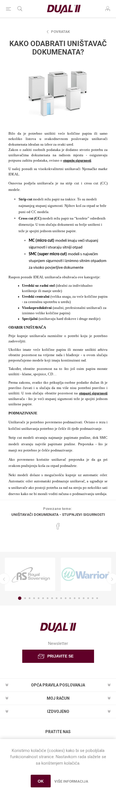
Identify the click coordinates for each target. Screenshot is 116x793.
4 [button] (34, 598)
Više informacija (71, 781)
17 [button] (92, 598)
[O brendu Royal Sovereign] (30, 574)
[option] (30, 574)
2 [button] (25, 598)
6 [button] (43, 598)
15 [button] (83, 598)
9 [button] (56, 598)
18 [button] (97, 598)
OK (41, 781)
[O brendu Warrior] (86, 574)
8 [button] (52, 598)
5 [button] (38, 598)
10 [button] (61, 598)
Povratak (60, 32)
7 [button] (47, 598)
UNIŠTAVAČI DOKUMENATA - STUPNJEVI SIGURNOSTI (58, 514)
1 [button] (19, 598)
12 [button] (70, 598)
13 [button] (74, 598)
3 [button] (29, 598)
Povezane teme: (57, 509)
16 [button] (88, 598)
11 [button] (65, 598)
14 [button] (79, 598)
